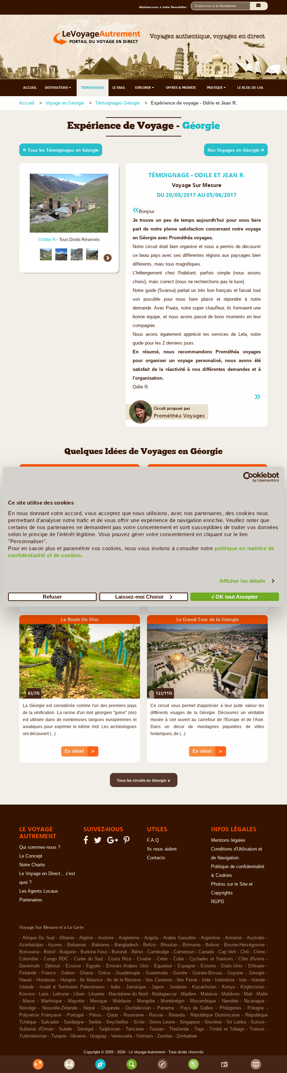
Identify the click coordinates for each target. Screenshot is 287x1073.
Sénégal (85, 1029)
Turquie (58, 1036)
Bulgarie (67, 951)
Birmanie (192, 944)
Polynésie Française (40, 1015)
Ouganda (110, 1008)
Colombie (28, 959)
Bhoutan (169, 944)
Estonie (208, 966)
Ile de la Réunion (124, 980)
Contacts (156, 857)
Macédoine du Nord (128, 994)
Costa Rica (119, 959)
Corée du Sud (88, 959)
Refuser (52, 596)
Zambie (164, 1036)
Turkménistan (33, 1036)
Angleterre (129, 937)
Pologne (255, 1008)
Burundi (119, 951)
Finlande (27, 973)
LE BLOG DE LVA (250, 87)
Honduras (46, 980)
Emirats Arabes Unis (127, 966)
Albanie (66, 937)
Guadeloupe (128, 973)
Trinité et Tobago (226, 1029)
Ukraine (78, 1036)
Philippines (230, 1008)
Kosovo (27, 994)
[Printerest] (128, 841)
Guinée (180, 973)
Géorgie (257, 973)
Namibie (230, 1001)
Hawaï (25, 980)
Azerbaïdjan (31, 944)
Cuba (178, 959)
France (49, 973)
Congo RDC (56, 959)
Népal (89, 1008)
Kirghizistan (252, 987)
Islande (26, 987)
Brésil (49, 951)
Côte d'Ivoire (251, 959)
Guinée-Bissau (207, 973)
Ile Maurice (91, 980)
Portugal (75, 1015)
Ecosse (73, 966)
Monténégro (172, 1001)
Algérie (86, 937)
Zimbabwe (186, 1036)
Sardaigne (74, 1022)
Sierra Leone (162, 1022)
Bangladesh (126, 944)
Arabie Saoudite (179, 937)
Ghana (86, 973)
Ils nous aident (162, 849)
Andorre (106, 937)
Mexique (98, 1001)
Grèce (104, 973)
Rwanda (177, 1015)
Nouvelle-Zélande (59, 1008)
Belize (149, 944)
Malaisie (209, 994)
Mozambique (203, 1001)
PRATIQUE (215, 87)
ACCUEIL (30, 87)
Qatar (112, 1015)
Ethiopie (256, 966)
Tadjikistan (109, 1029)
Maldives (231, 994)
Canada (206, 951)
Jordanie (178, 987)
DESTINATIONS (57, 87)
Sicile (139, 1022)
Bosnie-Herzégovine (244, 944)
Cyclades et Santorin (211, 959)
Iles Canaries (159, 980)
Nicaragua (254, 1001)
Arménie (233, 937)
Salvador (50, 1022)
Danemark (29, 966)
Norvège (27, 1008)
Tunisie (257, 1029)
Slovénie (213, 1022)
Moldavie (122, 1001)
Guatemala (157, 973)
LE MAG (118, 87)
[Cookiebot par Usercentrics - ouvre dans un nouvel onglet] (248, 477)
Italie (115, 987)
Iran (243, 980)
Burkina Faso (93, 951)
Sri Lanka (236, 1022)
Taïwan (156, 1029)
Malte (262, 994)
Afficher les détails (242, 581)
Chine (259, 951)
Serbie (95, 1022)
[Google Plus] (113, 841)
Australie (256, 937)
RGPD (217, 901)
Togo (199, 1029)
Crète (162, 959)
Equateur (163, 966)
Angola (151, 937)
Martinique (51, 1001)
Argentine (210, 937)
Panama (165, 1008)
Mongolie (146, 1001)
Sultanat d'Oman (36, 1029)
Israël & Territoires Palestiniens (72, 987)
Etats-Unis (232, 966)
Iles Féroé (187, 980)
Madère (188, 994)
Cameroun (184, 951)
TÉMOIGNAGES (92, 87)
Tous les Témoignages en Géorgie (61, 149)
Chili (244, 951)
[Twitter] (99, 841)
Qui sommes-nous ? (39, 847)
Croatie (144, 959)
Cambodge (158, 951)
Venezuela (121, 1036)
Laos (44, 994)
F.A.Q (153, 840)
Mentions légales (228, 840)
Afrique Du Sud (38, 937)
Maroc (29, 1001)
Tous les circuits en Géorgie (143, 780)
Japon (158, 987)
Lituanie (96, 994)
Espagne (186, 966)
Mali (248, 994)
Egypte (93, 966)
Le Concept (30, 856)
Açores (55, 944)
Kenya (228, 987)
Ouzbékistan (138, 1008)
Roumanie (134, 1015)
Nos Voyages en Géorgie (236, 149)
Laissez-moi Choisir (139, 596)
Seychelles (117, 1022)
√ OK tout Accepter (234, 596)
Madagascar (164, 994)
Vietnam (144, 1036)
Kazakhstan (204, 987)
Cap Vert (227, 951)
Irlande (258, 980)
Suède (65, 1029)
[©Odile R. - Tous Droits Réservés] (46, 254)
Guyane (235, 973)
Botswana (29, 951)
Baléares (101, 944)
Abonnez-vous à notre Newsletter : (165, 7)
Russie (156, 1015)
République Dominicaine (215, 1015)
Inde (206, 980)
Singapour (190, 1022)
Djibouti (52, 966)
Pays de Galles (197, 1008)
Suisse (258, 1022)
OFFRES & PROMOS (181, 87)
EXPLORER (143, 87)
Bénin (137, 951)
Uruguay (98, 1036)
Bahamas (76, 944)
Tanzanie (135, 1029)
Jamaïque (136, 987)
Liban (79, 994)
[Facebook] (86, 841)
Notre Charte (32, 864)
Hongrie (68, 980)
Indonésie (224, 980)
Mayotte (76, 1001)
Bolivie (212, 944)
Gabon (68, 973)
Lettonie (61, 994)
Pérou (95, 1015)
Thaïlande (179, 1029)
